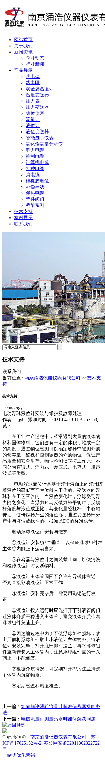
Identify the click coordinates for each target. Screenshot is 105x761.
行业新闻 (35, 64)
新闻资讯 (23, 51)
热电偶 (33, 76)
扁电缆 (33, 174)
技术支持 (23, 211)
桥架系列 (35, 205)
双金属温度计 (40, 88)
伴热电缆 (35, 193)
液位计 (33, 125)
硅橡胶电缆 (37, 180)
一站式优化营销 (18, 755)
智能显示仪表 (40, 137)
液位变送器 (37, 131)
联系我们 (23, 223)
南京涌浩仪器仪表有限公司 (52, 377)
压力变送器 (37, 107)
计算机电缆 (37, 162)
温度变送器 (37, 94)
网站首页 (23, 39)
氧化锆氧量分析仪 (44, 143)
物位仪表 (35, 113)
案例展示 (23, 217)
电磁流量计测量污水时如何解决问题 (58, 718)
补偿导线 (35, 186)
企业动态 (35, 58)
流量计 (33, 119)
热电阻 (33, 82)
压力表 (33, 100)
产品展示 (23, 70)
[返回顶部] (14, 724)
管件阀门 (35, 199)
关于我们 (23, 45)
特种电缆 (35, 168)
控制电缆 (35, 156)
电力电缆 (35, 150)
